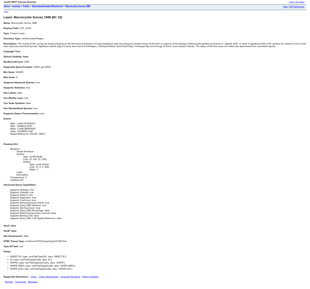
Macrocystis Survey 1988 (78, 6)
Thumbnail (20, 282)
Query (34, 276)
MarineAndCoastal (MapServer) (47, 6)
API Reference (296, 6)
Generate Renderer (70, 276)
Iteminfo (9, 282)
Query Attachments (48, 276)
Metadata (32, 282)
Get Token (299, 2)
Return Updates (90, 276)
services (16, 6)
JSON (6, 12)
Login (291, 2)
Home (7, 6)
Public (26, 6)
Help (285, 6)
